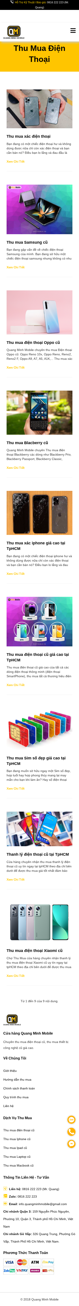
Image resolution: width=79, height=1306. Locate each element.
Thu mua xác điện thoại (28, 136)
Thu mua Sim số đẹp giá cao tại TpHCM (36, 761)
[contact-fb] (71, 1144)
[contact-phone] (71, 1131)
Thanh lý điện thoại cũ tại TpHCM (38, 854)
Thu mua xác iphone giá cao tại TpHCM (36, 546)
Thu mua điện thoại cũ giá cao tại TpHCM (38, 657)
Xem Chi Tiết (16, 161)
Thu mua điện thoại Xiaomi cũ (35, 950)
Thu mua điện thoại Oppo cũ (33, 342)
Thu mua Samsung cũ (27, 242)
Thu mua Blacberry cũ (27, 443)
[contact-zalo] (71, 1119)
